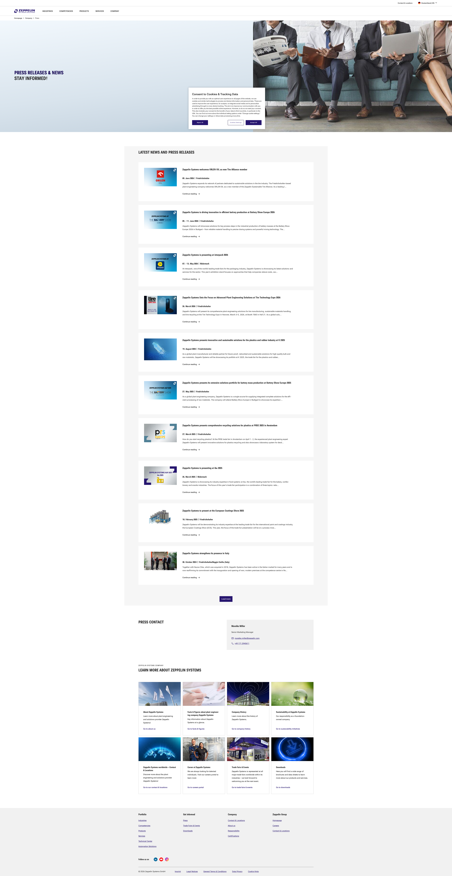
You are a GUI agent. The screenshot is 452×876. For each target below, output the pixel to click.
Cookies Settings (236, 122)
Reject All (200, 122)
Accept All (253, 122)
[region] (227, 108)
